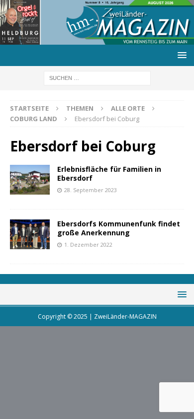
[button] (180, 55)
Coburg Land (33, 118)
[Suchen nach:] (97, 77)
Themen (80, 108)
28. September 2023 (90, 190)
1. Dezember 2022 (88, 244)
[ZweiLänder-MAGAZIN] (97, 39)
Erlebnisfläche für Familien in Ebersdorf (109, 173)
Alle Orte (128, 108)
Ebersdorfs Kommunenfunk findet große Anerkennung (118, 228)
